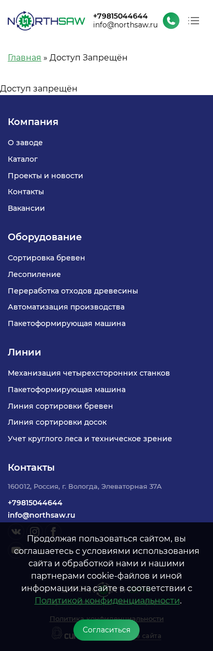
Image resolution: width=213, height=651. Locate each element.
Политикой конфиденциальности (107, 601)
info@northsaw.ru (125, 25)
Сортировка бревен (46, 257)
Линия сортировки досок (57, 422)
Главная (24, 58)
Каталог (23, 159)
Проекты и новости (45, 175)
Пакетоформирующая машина (67, 323)
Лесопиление (34, 274)
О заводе (25, 142)
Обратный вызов (171, 20)
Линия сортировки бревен (60, 406)
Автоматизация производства (66, 307)
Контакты (26, 191)
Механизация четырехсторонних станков (89, 373)
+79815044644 (120, 16)
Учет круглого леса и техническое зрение (90, 438)
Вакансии (26, 208)
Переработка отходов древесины (73, 291)
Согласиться (106, 629)
